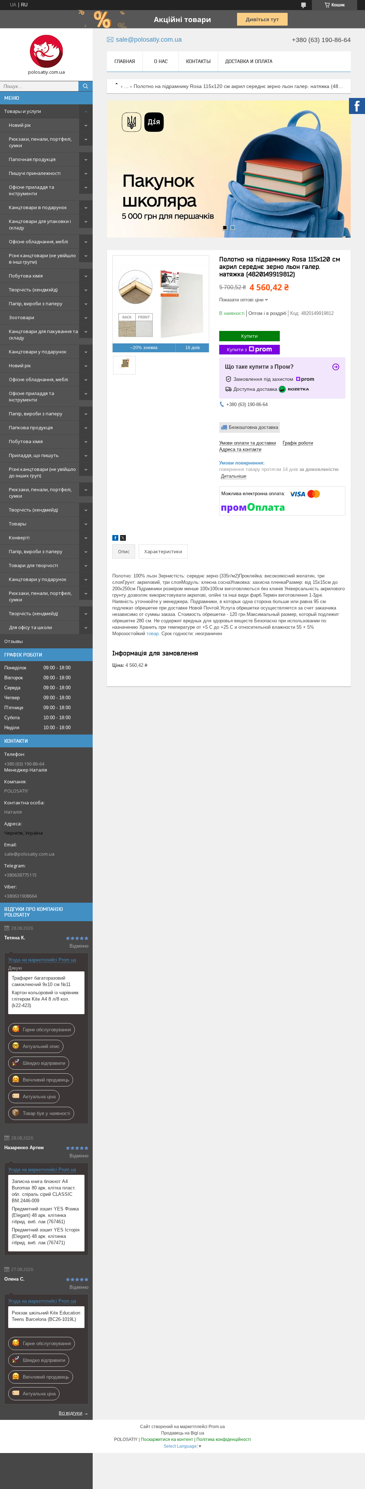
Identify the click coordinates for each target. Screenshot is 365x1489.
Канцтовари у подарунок (38, 351)
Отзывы (13, 641)
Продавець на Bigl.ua (182, 1433)
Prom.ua (217, 1426)
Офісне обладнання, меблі (38, 241)
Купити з (237, 349)
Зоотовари (21, 317)
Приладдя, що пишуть (34, 455)
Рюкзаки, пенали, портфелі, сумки (40, 142)
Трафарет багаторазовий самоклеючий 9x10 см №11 (41, 981)
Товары (17, 523)
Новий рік (20, 125)
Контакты (198, 61)
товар (152, 633)
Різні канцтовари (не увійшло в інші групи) (42, 258)
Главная (124, 61)
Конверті (19, 537)
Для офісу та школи (30, 627)
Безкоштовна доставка (253, 427)
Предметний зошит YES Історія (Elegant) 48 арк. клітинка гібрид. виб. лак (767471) (45, 1236)
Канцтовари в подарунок (38, 207)
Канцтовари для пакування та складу (43, 334)
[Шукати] (85, 86)
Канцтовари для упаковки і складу (40, 224)
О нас (161, 61)
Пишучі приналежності (35, 173)
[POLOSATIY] (46, 51)
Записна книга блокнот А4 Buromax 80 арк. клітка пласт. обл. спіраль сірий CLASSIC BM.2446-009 (44, 1191)
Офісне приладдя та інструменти (31, 190)
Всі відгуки (70, 1413)
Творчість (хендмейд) (33, 510)
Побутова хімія (26, 276)
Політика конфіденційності (223, 1439)
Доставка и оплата (248, 61)
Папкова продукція (31, 427)
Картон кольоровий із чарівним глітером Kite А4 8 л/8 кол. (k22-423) (45, 999)
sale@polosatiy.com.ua (29, 854)
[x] (123, 539)
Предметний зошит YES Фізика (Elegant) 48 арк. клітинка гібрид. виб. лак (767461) (45, 1215)
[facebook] (115, 539)
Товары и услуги (22, 111)
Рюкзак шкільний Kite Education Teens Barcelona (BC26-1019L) (46, 1316)
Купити (249, 336)
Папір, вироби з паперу (35, 303)
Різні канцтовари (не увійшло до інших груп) (42, 472)
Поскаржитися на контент (167, 1439)
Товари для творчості (33, 565)
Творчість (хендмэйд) (33, 289)
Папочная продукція (32, 159)
